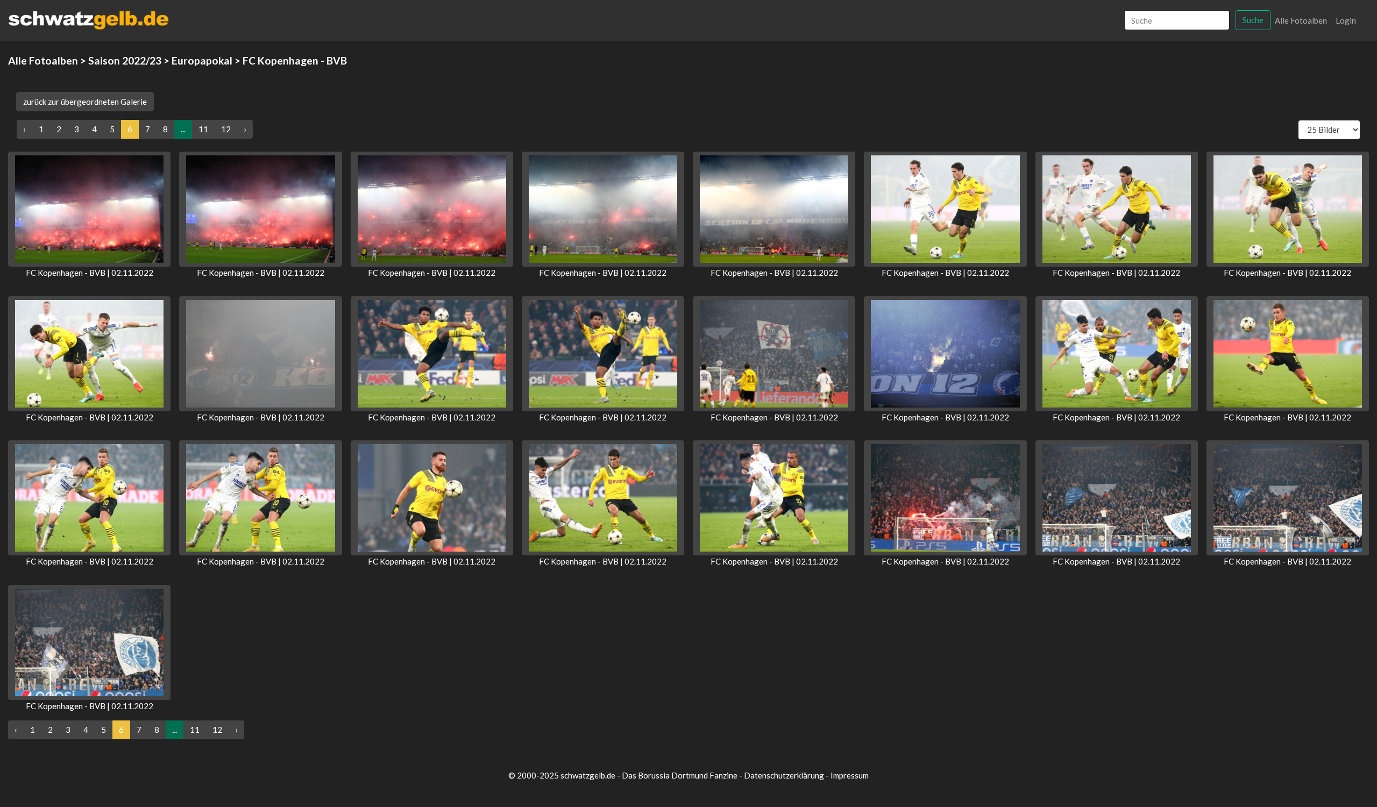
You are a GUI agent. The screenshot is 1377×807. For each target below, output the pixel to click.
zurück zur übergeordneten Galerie (85, 101)
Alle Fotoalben (1301, 20)
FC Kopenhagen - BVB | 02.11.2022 (89, 272)
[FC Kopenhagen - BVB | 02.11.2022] (89, 209)
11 (203, 129)
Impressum (850, 775)
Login (1346, 20)
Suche (1253, 20)
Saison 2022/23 (124, 60)
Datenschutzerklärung (784, 775)
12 (226, 129)
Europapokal (202, 60)
